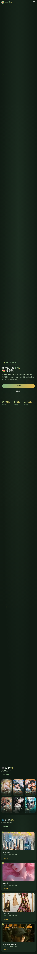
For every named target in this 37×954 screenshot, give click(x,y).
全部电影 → (6, 774)
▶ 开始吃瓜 (18, 386)
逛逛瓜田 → (18, 391)
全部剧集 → (6, 826)
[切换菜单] (34, 2)
